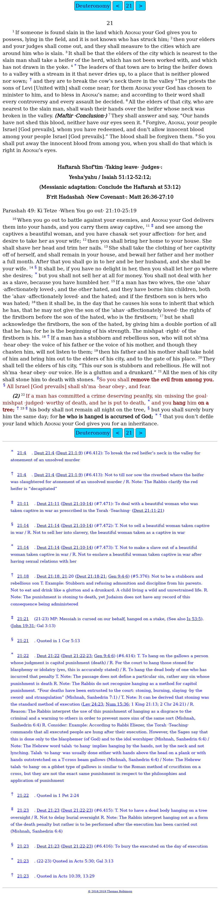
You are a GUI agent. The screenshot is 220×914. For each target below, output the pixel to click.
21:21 (23, 619)
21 (129, 6)
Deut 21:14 (48, 525)
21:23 (23, 810)
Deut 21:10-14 (77, 503)
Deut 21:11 (48, 503)
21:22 (23, 656)
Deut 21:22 (48, 656)
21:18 (23, 576)
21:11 (23, 503)
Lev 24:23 (93, 704)
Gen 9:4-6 (118, 576)
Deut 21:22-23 (77, 656)
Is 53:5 (194, 619)
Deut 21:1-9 (69, 453)
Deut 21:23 (48, 810)
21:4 (21, 453)
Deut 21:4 (44, 453)
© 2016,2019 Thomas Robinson (110, 891)
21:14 (23, 525)
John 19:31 (23, 625)
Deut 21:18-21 (91, 576)
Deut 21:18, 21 (52, 576)
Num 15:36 (117, 704)
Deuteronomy (93, 6)
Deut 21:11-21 (148, 510)
